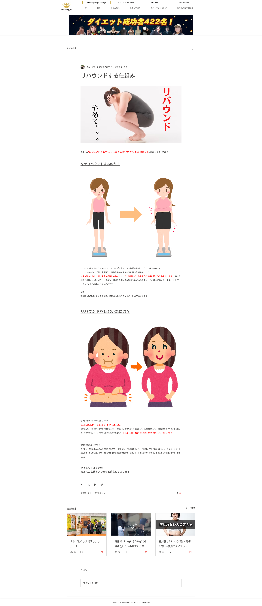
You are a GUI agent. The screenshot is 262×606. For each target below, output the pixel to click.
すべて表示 (190, 508)
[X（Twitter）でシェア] (88, 484)
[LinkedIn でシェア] (95, 484)
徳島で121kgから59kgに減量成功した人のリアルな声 (130, 544)
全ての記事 (71, 48)
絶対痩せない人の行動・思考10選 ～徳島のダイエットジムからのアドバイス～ (175, 544)
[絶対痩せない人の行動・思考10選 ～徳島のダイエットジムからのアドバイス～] (175, 524)
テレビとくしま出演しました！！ (85, 544)
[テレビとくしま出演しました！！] (86, 524)
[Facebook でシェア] (82, 484)
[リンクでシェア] (102, 484)
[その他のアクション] (179, 67)
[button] (191, 48)
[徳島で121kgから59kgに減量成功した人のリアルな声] (131, 524)
